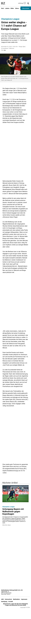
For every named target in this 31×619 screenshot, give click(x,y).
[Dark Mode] (28, 3)
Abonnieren (25, 8)
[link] (3, 3)
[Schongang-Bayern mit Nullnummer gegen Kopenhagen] (15, 494)
